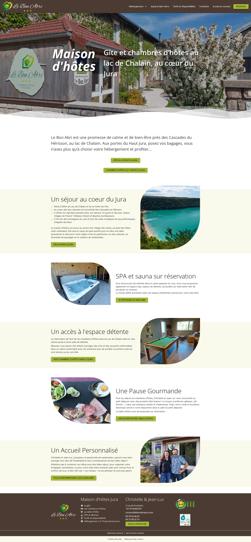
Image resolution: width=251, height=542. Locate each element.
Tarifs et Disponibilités (184, 6)
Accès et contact (222, 6)
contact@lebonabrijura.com (139, 512)
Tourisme (204, 6)
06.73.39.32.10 (132, 519)
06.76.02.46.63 (132, 516)
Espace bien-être (160, 6)
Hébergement (136, 6)
